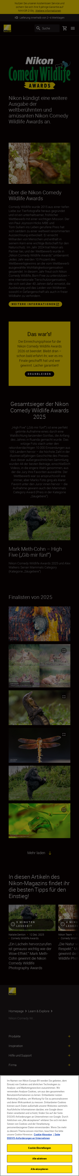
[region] (39, 1125)
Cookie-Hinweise (43, 1134)
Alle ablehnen (39, 1158)
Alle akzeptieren (39, 1169)
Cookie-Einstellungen (39, 1148)
